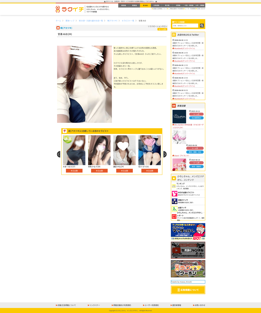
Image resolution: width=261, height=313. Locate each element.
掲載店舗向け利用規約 (122, 305)
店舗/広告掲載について (160, 9)
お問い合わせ (201, 9)
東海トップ (70, 20)
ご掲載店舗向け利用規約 (176, 9)
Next (165, 154)
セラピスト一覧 (128, 20)
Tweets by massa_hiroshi (181, 281)
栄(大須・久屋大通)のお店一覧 (91, 20)
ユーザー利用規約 (190, 9)
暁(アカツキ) (112, 20)
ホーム (58, 20)
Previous (58, 154)
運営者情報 (176, 305)
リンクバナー (94, 305)
